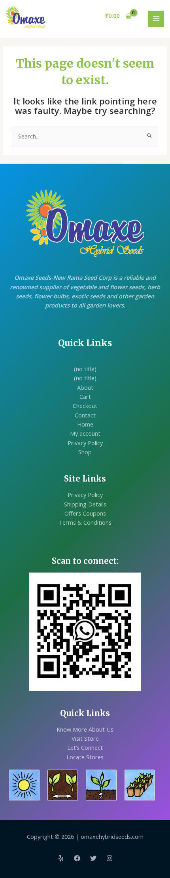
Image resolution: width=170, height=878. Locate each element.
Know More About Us (85, 729)
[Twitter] (93, 858)
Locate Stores (85, 757)
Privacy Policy (85, 443)
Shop (85, 452)
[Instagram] (109, 858)
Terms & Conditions (85, 522)
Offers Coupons (85, 513)
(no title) (85, 369)
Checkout (85, 406)
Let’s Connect (85, 747)
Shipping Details (85, 504)
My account (85, 433)
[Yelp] (61, 858)
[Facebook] (77, 858)
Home (85, 424)
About (85, 387)
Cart (85, 396)
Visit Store (85, 738)
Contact (85, 415)
